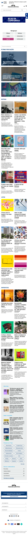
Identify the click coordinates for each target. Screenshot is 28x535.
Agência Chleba (16, 531)
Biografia (14, 461)
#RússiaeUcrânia (19, 448)
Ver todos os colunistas (9, 478)
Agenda (8, 39)
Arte (19, 455)
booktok (21, 461)
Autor (21, 458)
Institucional (20, 39)
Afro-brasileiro (19, 453)
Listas (8, 36)
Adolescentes (9, 453)
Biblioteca (7, 461)
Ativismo (14, 458)
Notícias (20, 33)
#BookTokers (8, 445)
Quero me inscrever (14, 496)
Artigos (6, 458)
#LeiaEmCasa (19, 445)
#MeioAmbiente (8, 448)
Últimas (8, 33)
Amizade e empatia (9, 455)
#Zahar (19, 450)
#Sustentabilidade (9, 450)
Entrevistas (20, 36)
